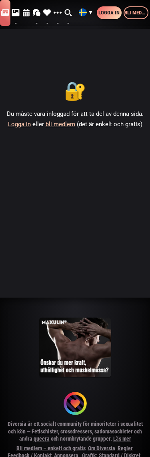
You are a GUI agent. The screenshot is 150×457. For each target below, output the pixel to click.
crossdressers (76, 431)
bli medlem (60, 124)
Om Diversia (101, 448)
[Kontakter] (47, 13)
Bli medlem (136, 13)
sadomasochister (113, 431)
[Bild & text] (15, 13)
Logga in (109, 13)
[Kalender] (26, 13)
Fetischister (45, 431)
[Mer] (57, 13)
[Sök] (68, 13)
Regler (125, 448)
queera (42, 438)
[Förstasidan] (5, 13)
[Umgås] (37, 13)
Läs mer (122, 438)
